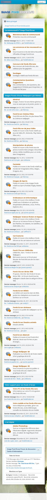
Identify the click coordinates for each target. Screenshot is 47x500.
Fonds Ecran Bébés (21, 290)
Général (16, 99)
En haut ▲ (31, 495)
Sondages (17, 73)
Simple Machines (29, 497)
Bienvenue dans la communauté (26, 34)
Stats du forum (14, 455)
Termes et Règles (22, 495)
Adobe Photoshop (20, 426)
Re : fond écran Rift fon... (12, 141)
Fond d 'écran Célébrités (23, 250)
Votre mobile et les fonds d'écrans (27, 403)
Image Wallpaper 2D (21, 366)
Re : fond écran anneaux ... (12, 232)
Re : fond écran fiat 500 (11, 246)
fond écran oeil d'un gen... (12, 160)
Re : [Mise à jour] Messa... (12, 60)
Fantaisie (16, 164)
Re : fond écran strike (11, 194)
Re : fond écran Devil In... (12, 124)
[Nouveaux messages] (8, 35)
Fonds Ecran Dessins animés (24, 322)
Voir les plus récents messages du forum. (19, 468)
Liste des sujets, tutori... (11, 441)
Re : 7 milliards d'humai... (12, 303)
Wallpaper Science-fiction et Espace (27, 217)
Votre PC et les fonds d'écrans (25, 389)
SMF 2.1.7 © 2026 (18, 497)
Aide (14, 495)
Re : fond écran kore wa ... (12, 331)
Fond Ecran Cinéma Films (23, 114)
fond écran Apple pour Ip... (12, 213)
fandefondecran (29, 43)
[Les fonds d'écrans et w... (12, 399)
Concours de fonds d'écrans (24, 64)
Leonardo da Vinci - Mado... (12, 379)
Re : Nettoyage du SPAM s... (13, 43)
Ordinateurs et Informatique (25, 198)
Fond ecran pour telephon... (13, 416)
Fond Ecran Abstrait (21, 335)
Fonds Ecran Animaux (22, 307)
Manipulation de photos (23, 145)
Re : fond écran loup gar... (12, 177)
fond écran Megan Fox (11, 267)
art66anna (27, 160)
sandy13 (25, 303)
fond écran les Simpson (11, 287)
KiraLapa (21, 461)
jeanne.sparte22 (29, 213)
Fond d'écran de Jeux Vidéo (24, 128)
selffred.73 (27, 232)
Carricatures (18, 236)
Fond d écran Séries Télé (23, 271)
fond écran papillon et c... (12, 362)
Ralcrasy (26, 110)
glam (25, 331)
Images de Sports (20, 181)
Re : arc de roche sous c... (12, 110)
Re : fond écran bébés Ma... (12, 318)
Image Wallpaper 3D (21, 351)
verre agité (7, 347)
